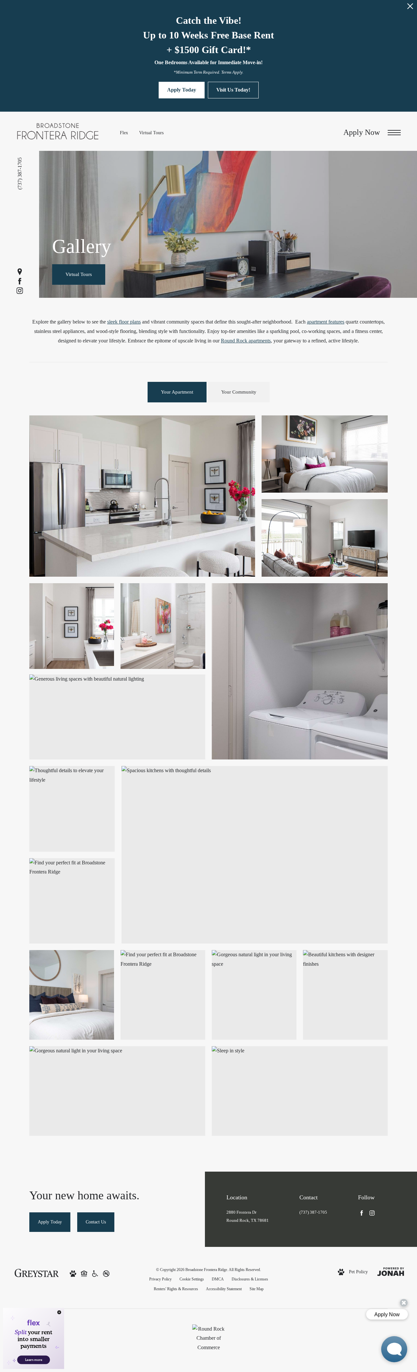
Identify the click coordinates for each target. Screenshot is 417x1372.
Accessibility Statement (224, 1289)
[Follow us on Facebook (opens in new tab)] (20, 281)
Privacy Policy (160, 1279)
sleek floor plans (124, 322)
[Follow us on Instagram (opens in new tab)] (20, 290)
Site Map (257, 1289)
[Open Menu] (394, 133)
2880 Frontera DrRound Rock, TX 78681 (247, 1216)
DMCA (218, 1279)
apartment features (325, 322)
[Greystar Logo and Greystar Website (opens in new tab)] (37, 1272)
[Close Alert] (410, 8)
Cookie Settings (192, 1279)
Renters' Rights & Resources (176, 1289)
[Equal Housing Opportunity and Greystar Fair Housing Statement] (84, 1273)
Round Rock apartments (246, 340)
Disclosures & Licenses (250, 1279)
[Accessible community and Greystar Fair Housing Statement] (95, 1273)
